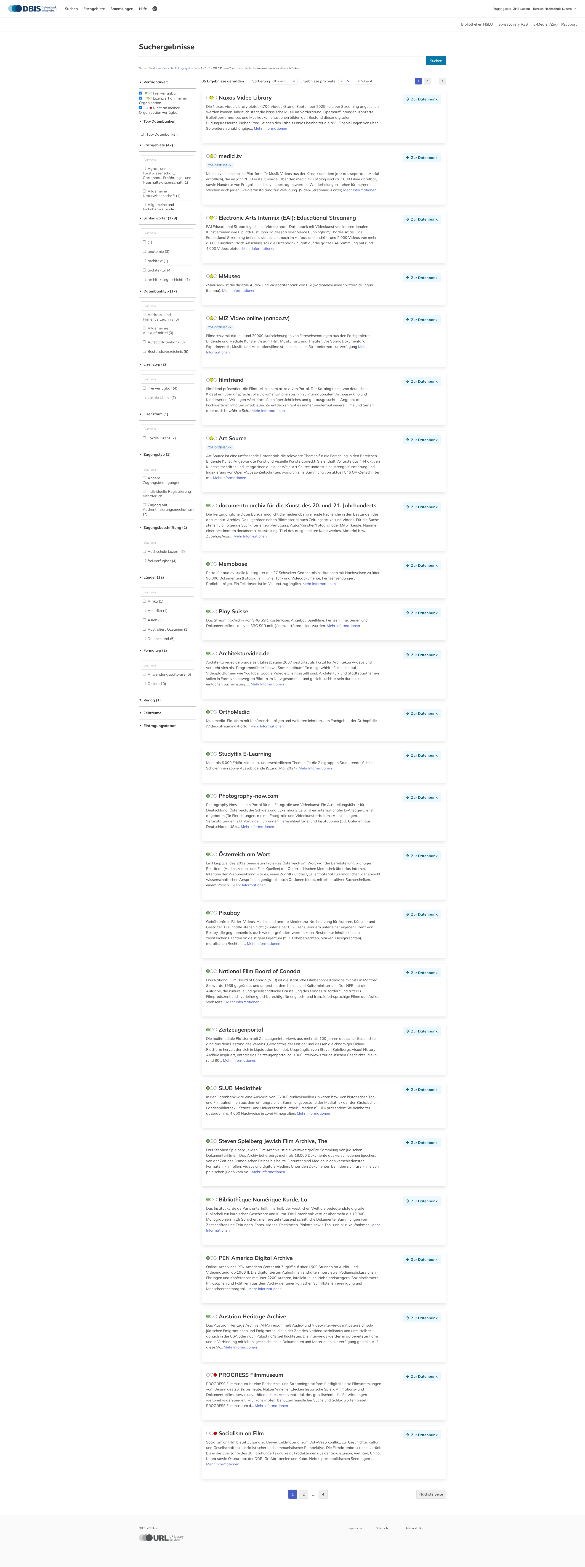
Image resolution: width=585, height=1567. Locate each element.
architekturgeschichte (168, 279)
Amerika (157, 610)
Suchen (71, 8)
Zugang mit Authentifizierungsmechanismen (170, 509)
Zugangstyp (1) (155, 454)
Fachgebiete (94, 8)
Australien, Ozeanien (168, 629)
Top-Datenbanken (157, 121)
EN (154, 8)
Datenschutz (384, 1528)
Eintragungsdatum (157, 725)
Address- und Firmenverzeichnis (161, 316)
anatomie (158, 251)
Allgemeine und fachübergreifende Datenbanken (158, 209)
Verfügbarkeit (153, 82)
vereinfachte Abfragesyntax (175, 68)
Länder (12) (151, 577)
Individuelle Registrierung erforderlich (167, 493)
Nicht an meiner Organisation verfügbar (159, 110)
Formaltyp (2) (153, 650)
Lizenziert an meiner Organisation (163, 100)
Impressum (355, 1528)
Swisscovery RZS (513, 24)
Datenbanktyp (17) (158, 291)
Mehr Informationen (270, 128)
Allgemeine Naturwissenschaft (162, 193)
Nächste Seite (431, 1494)
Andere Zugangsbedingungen (161, 480)
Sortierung (261, 81)
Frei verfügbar (164, 93)
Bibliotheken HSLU (477, 24)
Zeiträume (150, 713)
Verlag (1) (150, 700)
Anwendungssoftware (169, 674)
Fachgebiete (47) (156, 145)
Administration (414, 1528)
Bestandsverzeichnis (167, 351)
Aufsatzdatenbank (166, 342)
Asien (155, 620)
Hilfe (143, 8)
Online (156, 683)
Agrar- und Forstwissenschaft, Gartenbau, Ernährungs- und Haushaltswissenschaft (167, 175)
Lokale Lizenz (161, 397)
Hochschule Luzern (166, 551)
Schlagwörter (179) (158, 218)
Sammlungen (121, 8)
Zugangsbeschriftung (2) (163, 527)
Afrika (155, 601)
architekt (157, 260)
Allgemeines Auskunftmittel (158, 330)
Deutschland (161, 638)
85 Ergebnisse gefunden (223, 81)
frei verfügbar (161, 560)
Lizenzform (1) (153, 414)
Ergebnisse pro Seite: (318, 81)
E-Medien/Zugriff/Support (555, 24)
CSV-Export (365, 81)
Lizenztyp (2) (152, 364)
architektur (159, 270)
